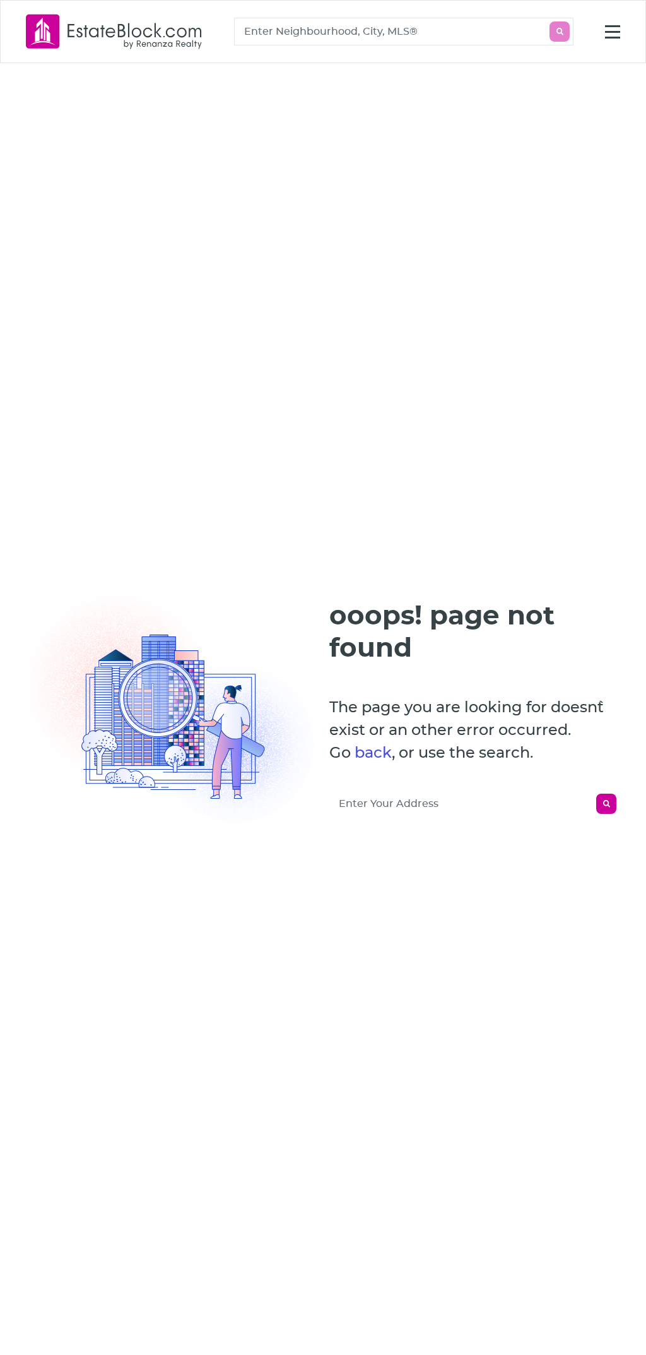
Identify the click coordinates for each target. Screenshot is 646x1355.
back (373, 753)
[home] (114, 31)
